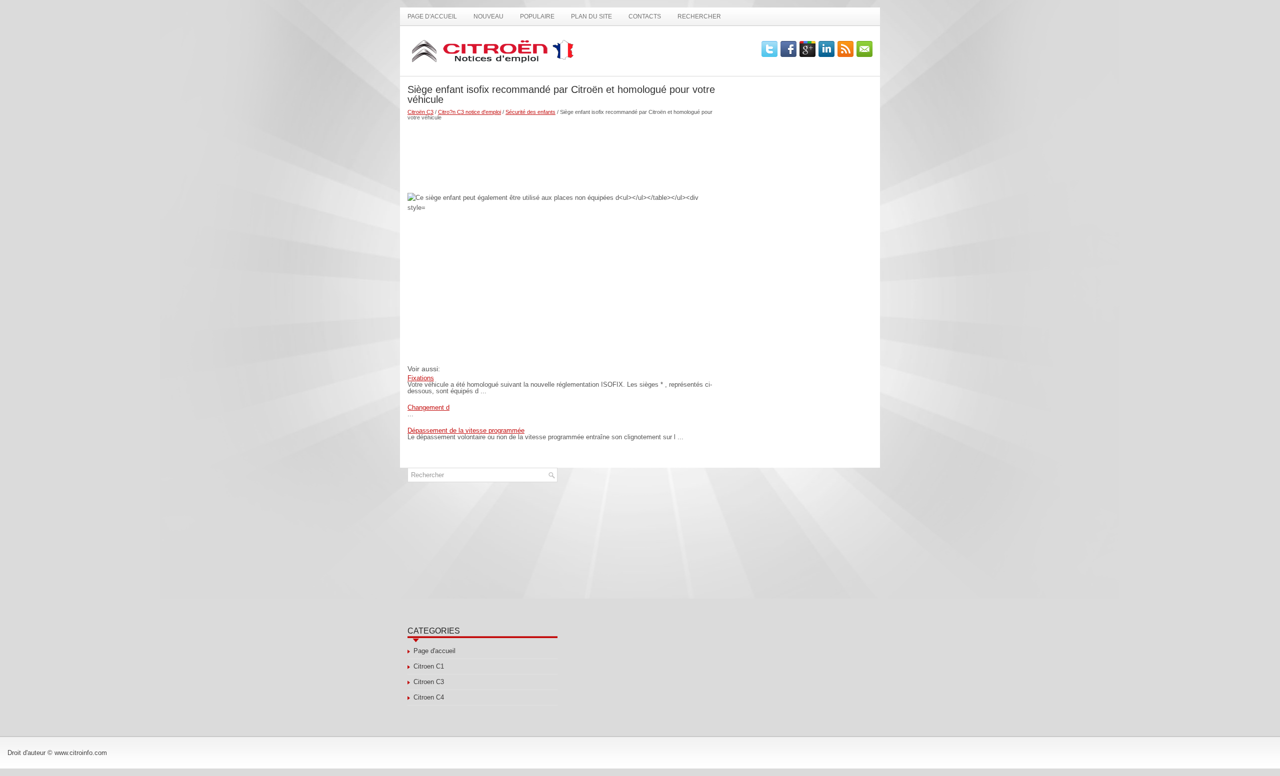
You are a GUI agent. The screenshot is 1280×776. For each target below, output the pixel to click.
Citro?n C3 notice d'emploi (469, 112)
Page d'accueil (432, 16)
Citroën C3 (421, 112)
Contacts (644, 16)
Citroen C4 (429, 697)
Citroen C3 (429, 682)
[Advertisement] (561, 153)
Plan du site (591, 16)
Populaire (537, 16)
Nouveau (489, 16)
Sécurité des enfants (531, 112)
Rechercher (699, 16)
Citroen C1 (429, 666)
